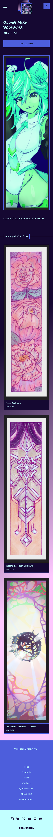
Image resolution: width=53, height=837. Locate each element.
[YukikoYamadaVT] (26, 8)
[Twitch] (35, 819)
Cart (26, 778)
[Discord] (41, 819)
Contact (26, 783)
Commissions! (26, 799)
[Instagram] (12, 819)
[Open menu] (5, 6)
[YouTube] (29, 819)
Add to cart (26, 43)
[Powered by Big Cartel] (26, 827)
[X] (24, 819)
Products (26, 772)
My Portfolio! (27, 788)
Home (26, 767)
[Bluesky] (18, 819)
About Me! (26, 794)
